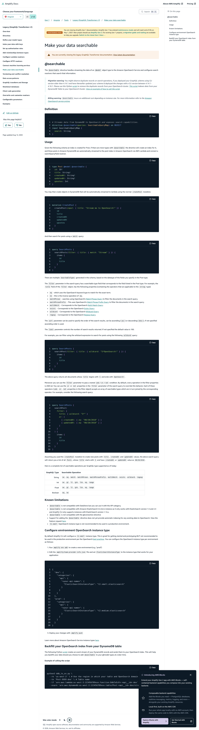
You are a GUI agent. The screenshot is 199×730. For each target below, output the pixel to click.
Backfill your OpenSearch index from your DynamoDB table (83, 646)
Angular (10, 17)
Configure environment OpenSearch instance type (77, 530)
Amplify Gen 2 (96, 33)
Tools (66, 20)
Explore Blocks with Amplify (150, 721)
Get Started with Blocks (178, 721)
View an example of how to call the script (103, 89)
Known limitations (57, 500)
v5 (27, 17)
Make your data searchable (115, 20)
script (75, 86)
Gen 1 (47, 20)
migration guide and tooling (135, 33)
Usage (49, 142)
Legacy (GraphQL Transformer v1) (86, 20)
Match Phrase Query (94, 299)
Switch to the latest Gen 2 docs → (92, 35)
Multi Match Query (95, 305)
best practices (98, 539)
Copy (154, 116)
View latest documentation (124, 55)
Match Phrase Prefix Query (98, 302)
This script (133, 86)
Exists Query (89, 308)
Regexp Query (89, 315)
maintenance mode (125, 30)
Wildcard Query (92, 311)
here (64, 521)
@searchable (55, 64)
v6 (34, 17)
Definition (51, 109)
